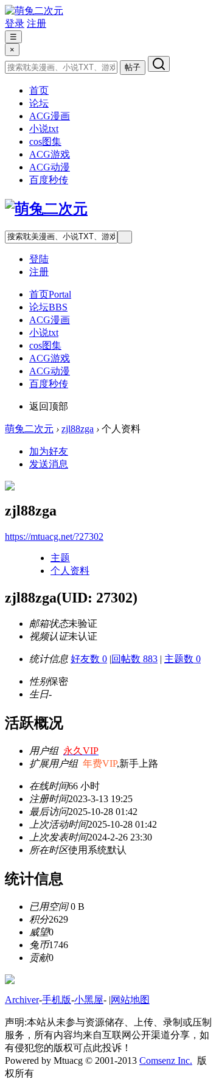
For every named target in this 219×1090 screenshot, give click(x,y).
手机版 (56, 999)
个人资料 (69, 570)
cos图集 (45, 141)
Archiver (22, 999)
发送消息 (48, 464)
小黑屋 (88, 999)
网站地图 (130, 999)
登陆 (39, 259)
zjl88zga (77, 429)
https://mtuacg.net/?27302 (54, 536)
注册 (36, 23)
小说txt (43, 129)
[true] (159, 64)
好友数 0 (89, 659)
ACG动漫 (49, 167)
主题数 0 (182, 659)
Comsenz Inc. (165, 1060)
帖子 (133, 67)
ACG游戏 (49, 154)
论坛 (39, 103)
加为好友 (48, 451)
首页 (39, 90)
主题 (60, 558)
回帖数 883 (134, 659)
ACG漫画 (49, 116)
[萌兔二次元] (34, 10)
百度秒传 (48, 180)
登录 (14, 23)
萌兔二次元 (29, 429)
